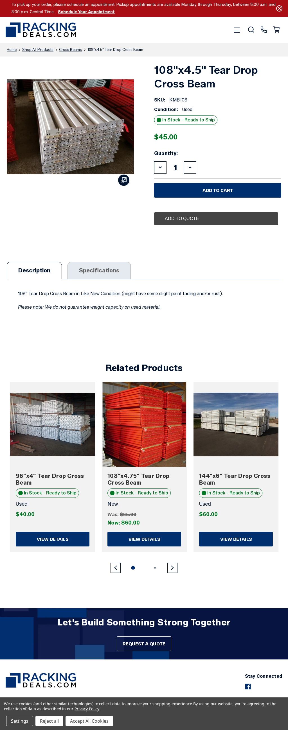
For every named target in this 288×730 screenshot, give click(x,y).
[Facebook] (248, 687)
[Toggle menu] (236, 30)
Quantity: (166, 153)
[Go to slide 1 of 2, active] (133, 568)
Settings (19, 721)
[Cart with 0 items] (276, 30)
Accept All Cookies (89, 721)
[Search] (250, 30)
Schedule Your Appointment (86, 12)
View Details (53, 539)
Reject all (49, 721)
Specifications (99, 270)
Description (34, 270)
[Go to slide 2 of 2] (116, 568)
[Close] (279, 8)
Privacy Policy (87, 708)
